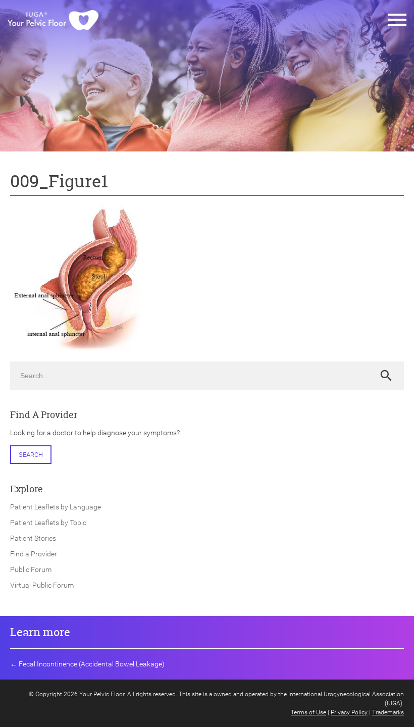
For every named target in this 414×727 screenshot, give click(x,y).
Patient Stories (33, 538)
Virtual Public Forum (42, 585)
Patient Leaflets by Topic (48, 522)
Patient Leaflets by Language (55, 507)
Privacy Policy (349, 712)
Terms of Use (308, 712)
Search (31, 454)
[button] (397, 20)
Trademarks (388, 712)
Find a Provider (33, 554)
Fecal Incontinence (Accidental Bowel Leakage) (92, 664)
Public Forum (30, 569)
